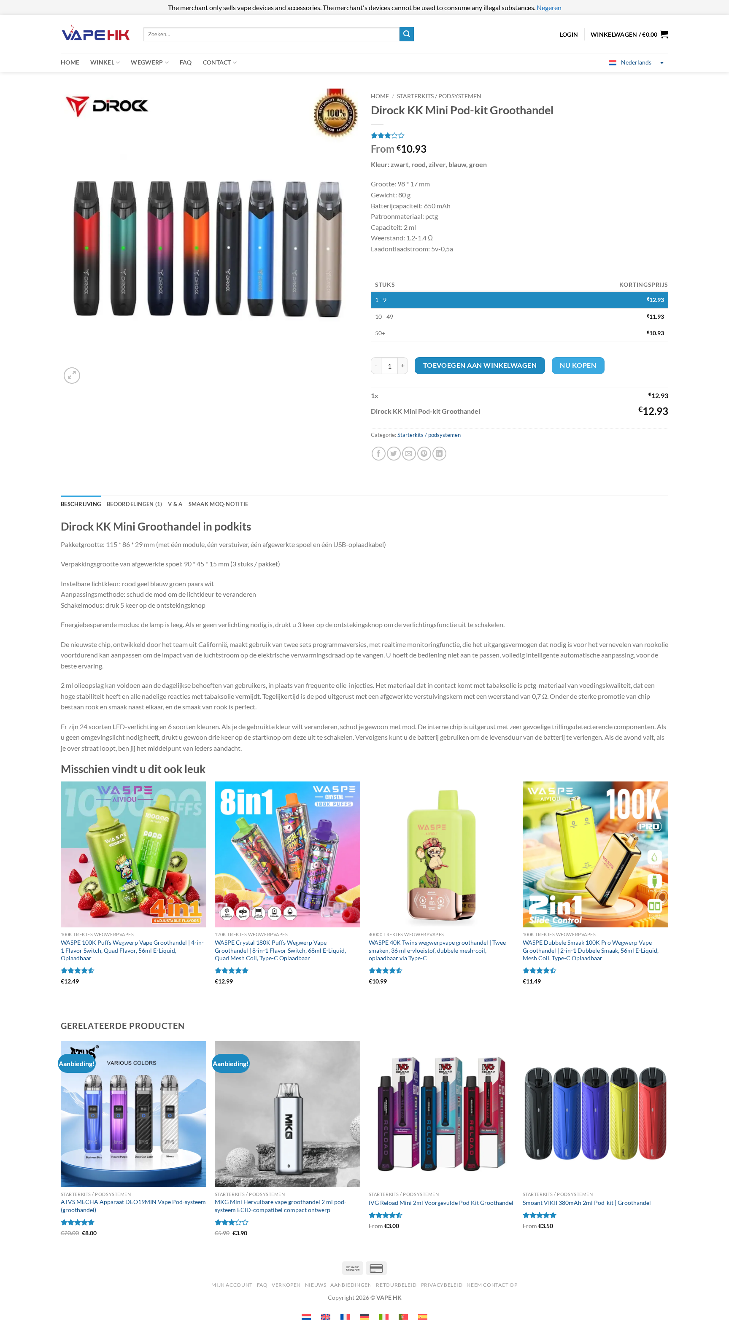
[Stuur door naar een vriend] (409, 454)
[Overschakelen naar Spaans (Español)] (422, 1317)
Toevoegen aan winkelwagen (480, 365)
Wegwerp (147, 62)
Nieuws (316, 1285)
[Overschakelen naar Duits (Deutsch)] (364, 1317)
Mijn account (231, 1285)
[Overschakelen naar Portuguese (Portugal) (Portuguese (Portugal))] (403, 1317)
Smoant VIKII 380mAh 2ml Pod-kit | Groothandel (587, 1202)
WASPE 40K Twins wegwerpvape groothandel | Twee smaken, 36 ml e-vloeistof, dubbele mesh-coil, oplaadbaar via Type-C (437, 950)
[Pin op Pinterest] (424, 454)
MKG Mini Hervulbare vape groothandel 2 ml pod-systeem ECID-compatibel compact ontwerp (280, 1205)
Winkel (102, 62)
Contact (217, 62)
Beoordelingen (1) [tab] (134, 504)
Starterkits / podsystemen (439, 96)
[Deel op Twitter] (394, 454)
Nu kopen (578, 365)
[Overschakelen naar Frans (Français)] (345, 1317)
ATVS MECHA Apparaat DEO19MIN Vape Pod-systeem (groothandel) (133, 1205)
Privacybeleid (442, 1285)
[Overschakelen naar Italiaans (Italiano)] (384, 1317)
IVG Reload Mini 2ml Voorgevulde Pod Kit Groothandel (441, 1202)
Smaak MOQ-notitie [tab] (218, 504)
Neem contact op (492, 1285)
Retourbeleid (396, 1285)
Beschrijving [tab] (81, 504)
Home (70, 62)
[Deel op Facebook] (379, 454)
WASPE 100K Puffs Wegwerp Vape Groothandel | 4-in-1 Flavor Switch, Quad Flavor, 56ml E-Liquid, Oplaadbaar (132, 950)
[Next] (668, 1146)
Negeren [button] (549, 7)
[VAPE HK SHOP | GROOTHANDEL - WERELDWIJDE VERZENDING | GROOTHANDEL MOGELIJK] (96, 34)
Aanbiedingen (351, 1285)
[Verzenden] (407, 34)
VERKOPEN (286, 1285)
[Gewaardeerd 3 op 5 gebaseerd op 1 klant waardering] (519, 135)
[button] (629, 34)
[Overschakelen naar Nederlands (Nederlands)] (306, 1317)
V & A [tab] (175, 504)
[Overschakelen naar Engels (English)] (325, 1317)
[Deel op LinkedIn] (439, 454)
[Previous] (61, 1146)
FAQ (186, 62)
